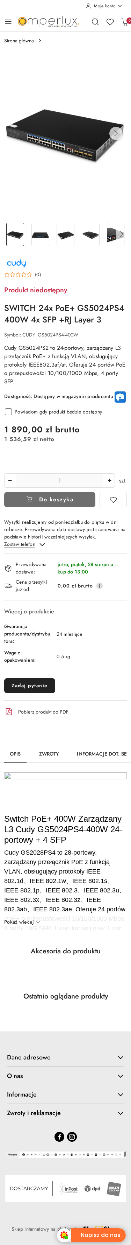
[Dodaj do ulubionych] (113, 499)
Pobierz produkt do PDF (43, 711)
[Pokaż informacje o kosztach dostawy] (99, 586)
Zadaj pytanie (30, 685)
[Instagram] (72, 1137)
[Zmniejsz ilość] (10, 480)
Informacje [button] (22, 1094)
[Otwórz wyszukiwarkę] (95, 21)
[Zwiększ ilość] (109, 480)
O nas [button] (15, 1075)
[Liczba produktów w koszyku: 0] (125, 21)
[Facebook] (59, 1137)
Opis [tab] (15, 753)
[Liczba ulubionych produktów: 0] (110, 21)
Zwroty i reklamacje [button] (34, 1113)
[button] (116, 133)
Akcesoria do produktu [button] (66, 951)
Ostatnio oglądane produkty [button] (65, 996)
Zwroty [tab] (49, 753)
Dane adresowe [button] (29, 1057)
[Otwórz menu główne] (8, 22)
